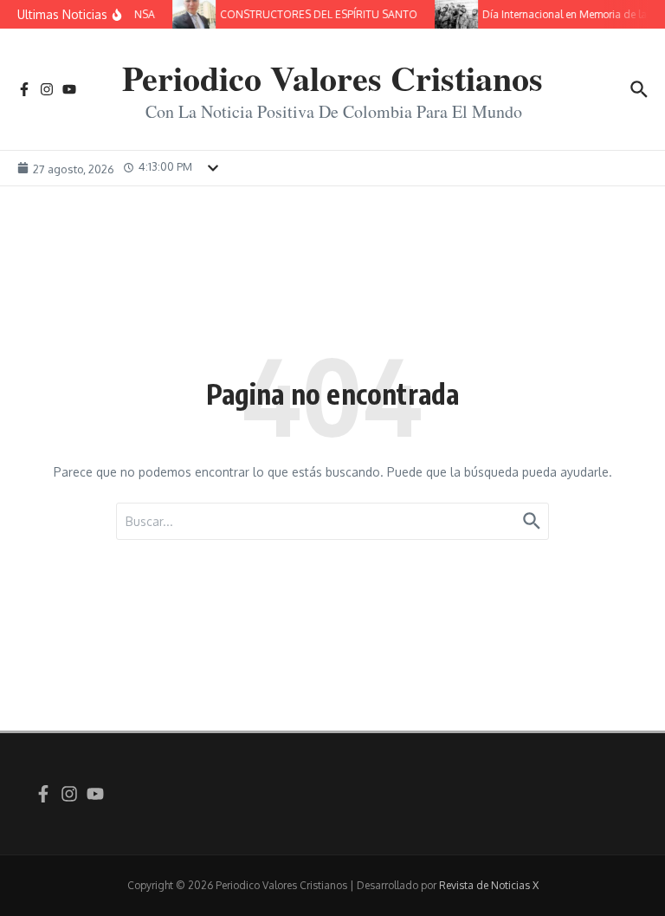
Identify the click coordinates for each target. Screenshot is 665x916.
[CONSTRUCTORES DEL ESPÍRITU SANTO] (192, 14)
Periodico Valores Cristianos (332, 77)
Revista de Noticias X (489, 885)
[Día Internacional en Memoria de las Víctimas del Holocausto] (454, 14)
